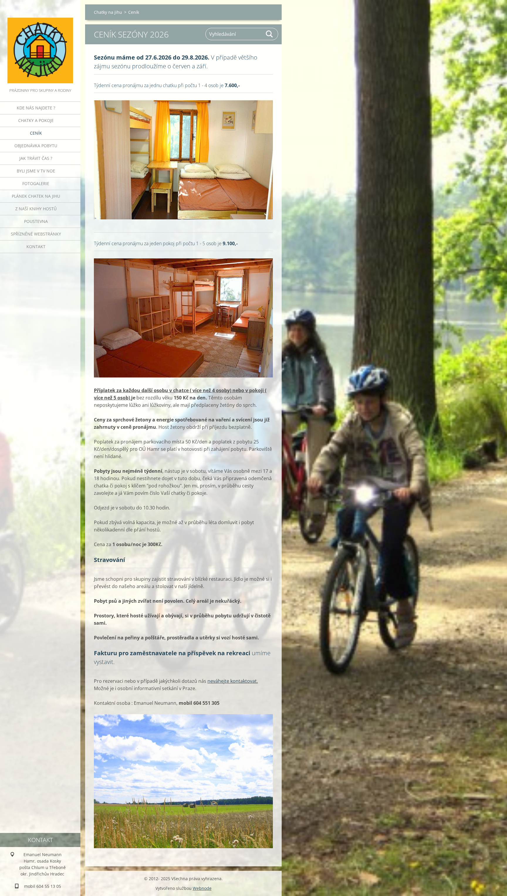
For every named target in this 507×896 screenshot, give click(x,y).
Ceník (36, 133)
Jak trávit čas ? (35, 158)
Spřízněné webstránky (36, 234)
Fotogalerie (35, 183)
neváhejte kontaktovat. (232, 681)
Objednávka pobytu (35, 145)
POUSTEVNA (36, 221)
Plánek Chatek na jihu (36, 196)
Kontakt (35, 246)
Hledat (269, 34)
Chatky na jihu (108, 12)
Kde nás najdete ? (36, 108)
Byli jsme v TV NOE (36, 171)
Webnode (202, 888)
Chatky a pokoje (36, 120)
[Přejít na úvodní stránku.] (40, 43)
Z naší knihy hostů (36, 208)
